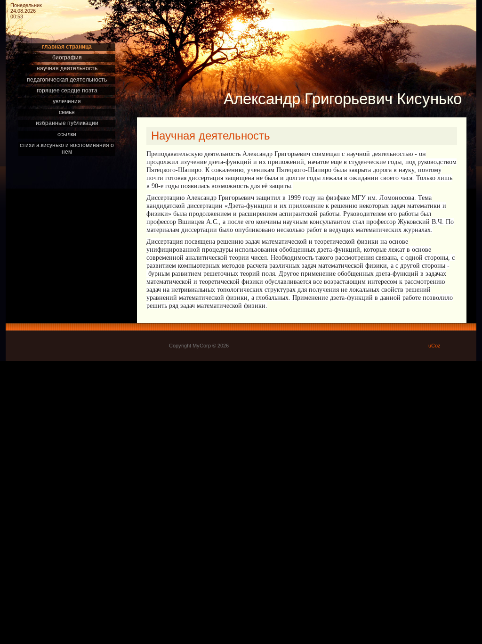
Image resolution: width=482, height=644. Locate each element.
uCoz (434, 345)
